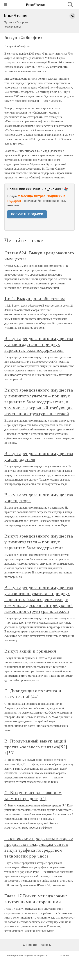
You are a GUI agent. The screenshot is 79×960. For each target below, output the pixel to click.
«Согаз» (64, 955)
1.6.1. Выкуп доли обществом (34, 298)
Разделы (45, 944)
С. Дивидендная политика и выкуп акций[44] (32, 694)
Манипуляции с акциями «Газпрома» (27, 955)
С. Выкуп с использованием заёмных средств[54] (33, 795)
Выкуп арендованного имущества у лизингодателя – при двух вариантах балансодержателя (38, 344)
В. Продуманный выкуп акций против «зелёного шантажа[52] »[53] (35, 747)
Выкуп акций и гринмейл (30, 651)
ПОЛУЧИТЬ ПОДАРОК (27, 214)
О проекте (30, 944)
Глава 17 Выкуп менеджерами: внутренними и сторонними (35, 899)
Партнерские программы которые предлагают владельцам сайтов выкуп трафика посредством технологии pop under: (38, 847)
